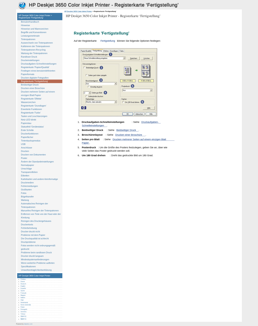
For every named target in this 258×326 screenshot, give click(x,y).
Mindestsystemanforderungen (35, 259)
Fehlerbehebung (29, 228)
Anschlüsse (26, 148)
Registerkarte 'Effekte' (31, 99)
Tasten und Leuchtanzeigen (34, 116)
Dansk (23, 281)
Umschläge (26, 169)
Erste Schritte (27, 130)
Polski (22, 307)
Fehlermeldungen (29, 186)
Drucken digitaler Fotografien (35, 78)
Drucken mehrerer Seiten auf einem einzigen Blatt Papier (38, 93)
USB (23, 144)
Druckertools (27, 224)
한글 (22, 300)
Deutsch (23, 284)
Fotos (23, 193)
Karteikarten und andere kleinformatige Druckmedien (39, 181)
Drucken (25, 151)
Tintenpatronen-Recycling (33, 50)
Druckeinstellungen (30, 60)
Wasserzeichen (28, 102)
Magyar (23, 295)
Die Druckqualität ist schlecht (35, 238)
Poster (24, 158)
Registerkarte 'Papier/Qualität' (35, 67)
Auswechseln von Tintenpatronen (37, 43)
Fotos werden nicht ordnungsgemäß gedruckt (38, 247)
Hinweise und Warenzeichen (34, 29)
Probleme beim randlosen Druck (36, 252)
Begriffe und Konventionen (33, 32)
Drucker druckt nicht (30, 231)
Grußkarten (26, 189)
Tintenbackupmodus (30, 141)
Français (23, 293)
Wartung (25, 200)
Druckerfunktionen (29, 134)
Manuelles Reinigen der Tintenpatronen (40, 210)
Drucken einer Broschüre (33, 88)
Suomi (23, 290)
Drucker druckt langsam (32, 256)
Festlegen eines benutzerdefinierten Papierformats (38, 72)
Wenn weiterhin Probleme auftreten (38, 263)
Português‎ (24, 309)
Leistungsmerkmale (30, 36)
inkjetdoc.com (28, 324)
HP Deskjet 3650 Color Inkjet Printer (22, 5)
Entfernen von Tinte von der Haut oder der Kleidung (41, 216)
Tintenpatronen (28, 39)
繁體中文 (23, 319)
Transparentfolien (29, 172)
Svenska (23, 311)
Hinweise (25, 25)
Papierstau (26, 123)
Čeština (23, 279)
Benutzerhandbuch (30, 22)
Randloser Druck (29, 57)
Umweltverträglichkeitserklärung (36, 270)
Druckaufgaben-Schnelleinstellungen (38, 64)
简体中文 (23, 316)
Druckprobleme (28, 242)
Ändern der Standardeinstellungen (37, 162)
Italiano (23, 297)
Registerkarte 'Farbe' (31, 113)
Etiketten (25, 175)
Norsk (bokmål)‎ (26, 305)
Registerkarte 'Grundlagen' (33, 106)
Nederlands (24, 302)
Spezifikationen (28, 266)
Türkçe (23, 314)
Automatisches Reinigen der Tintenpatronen (34, 205)
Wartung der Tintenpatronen (34, 53)
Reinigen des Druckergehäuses (36, 221)
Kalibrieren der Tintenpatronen (35, 46)
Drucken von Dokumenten (33, 155)
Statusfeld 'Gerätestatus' (32, 127)
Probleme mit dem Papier (33, 235)
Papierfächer (27, 137)
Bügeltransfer (27, 196)
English (23, 286)
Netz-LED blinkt (28, 120)
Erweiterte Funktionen (31, 109)
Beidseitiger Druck (30, 85)
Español (23, 288)
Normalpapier (27, 165)
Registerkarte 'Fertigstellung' (34, 81)
